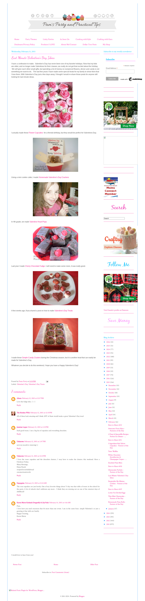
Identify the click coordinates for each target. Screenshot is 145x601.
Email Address (111, 68)
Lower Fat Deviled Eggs (116, 493)
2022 (108, 356)
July (110, 404)
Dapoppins (20, 483)
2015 (108, 382)
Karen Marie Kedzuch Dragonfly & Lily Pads (33, 502)
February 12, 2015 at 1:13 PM (38, 427)
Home (16, 39)
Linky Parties (48, 39)
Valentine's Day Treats (64, 311)
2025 (108, 346)
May (110, 411)
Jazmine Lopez (22, 427)
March (111, 418)
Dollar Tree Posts (90, 44)
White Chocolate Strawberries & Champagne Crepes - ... (117, 457)
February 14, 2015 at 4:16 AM (59, 502)
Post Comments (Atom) (60, 572)
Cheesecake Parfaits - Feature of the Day (116, 471)
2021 (108, 360)
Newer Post (17, 564)
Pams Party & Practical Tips (16, 9)
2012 (108, 520)
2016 (108, 378)
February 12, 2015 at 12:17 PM (33, 398)
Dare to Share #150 (115, 466)
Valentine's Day (22, 384)
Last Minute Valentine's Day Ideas (118, 476)
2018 (108, 371)
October (112, 393)
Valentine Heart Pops (38, 222)
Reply (19, 405)
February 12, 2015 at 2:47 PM (35, 441)
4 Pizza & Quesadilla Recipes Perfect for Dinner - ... (118, 435)
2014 (108, 513)
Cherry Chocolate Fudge (35, 266)
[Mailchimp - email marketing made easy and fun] (131, 81)
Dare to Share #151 (115, 440)
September (113, 396)
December (112, 385)
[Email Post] (47, 381)
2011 (108, 524)
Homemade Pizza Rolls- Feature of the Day (116, 503)
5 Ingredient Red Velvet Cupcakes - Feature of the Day (118, 445)
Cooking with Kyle (83, 39)
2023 (108, 353)
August (111, 400)
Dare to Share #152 (115, 425)
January (111, 509)
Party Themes (31, 39)
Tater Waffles (113, 451)
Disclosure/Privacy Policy (24, 44)
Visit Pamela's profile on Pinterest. (116, 310)
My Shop (106, 44)
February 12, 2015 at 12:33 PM (41, 413)
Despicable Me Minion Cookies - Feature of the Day (117, 483)
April (111, 414)
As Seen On (64, 39)
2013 (108, 517)
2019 (108, 367)
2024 (108, 349)
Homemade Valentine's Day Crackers (54, 177)
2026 (108, 342)
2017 (108, 375)
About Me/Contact (68, 44)
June (110, 407)
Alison (19, 398)
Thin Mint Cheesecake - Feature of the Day (116, 497)
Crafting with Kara (104, 39)
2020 (108, 364)
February (112, 422)
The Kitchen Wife (23, 413)
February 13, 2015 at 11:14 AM (36, 483)
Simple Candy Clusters (31, 358)
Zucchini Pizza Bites (115, 463)
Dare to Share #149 (115, 489)
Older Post (94, 564)
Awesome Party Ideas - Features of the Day (116, 429)
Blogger (81, 596)
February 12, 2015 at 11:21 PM (35, 456)
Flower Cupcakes (36, 133)
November (113, 389)
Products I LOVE (48, 44)
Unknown (20, 441)
